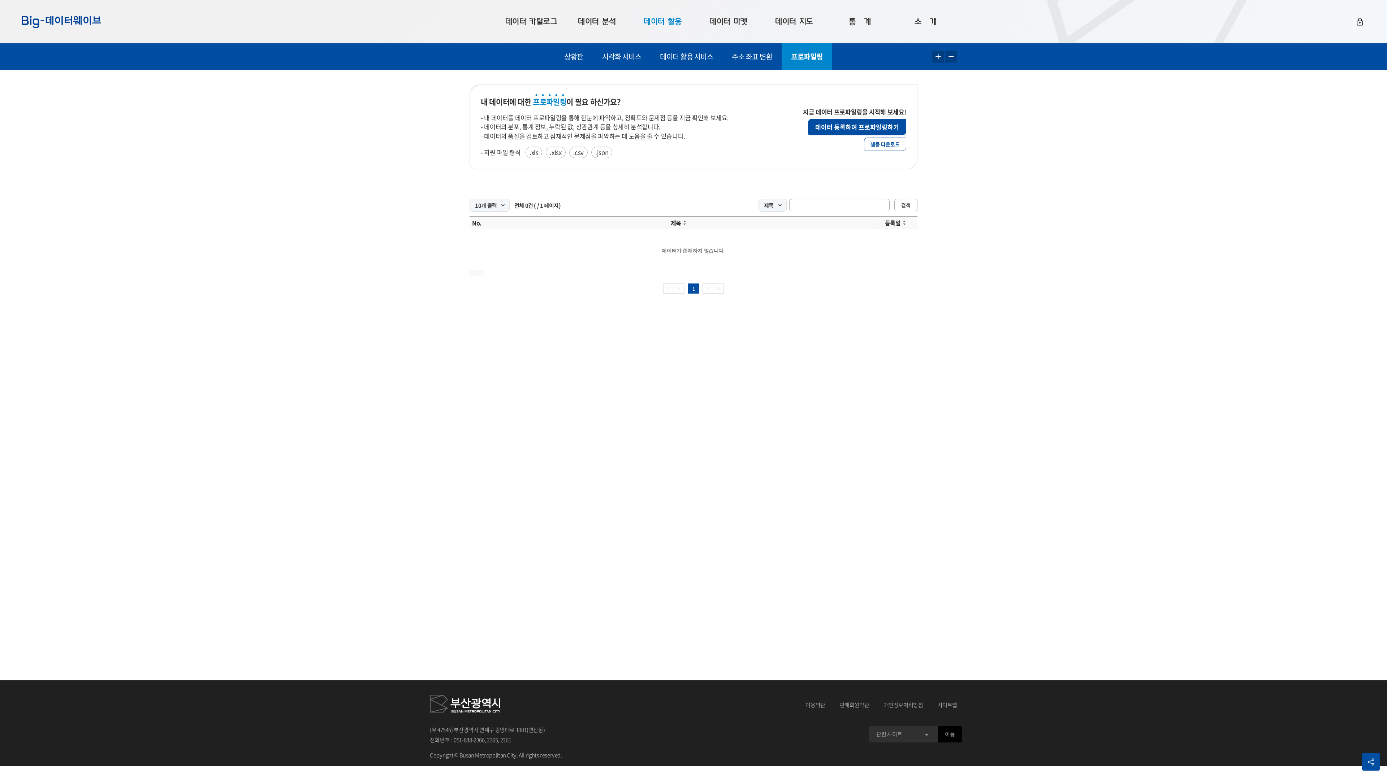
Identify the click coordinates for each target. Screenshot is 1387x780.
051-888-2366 (469, 740)
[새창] (465, 705)
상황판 (573, 56)
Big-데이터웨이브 (61, 22)
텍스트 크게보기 (938, 57)
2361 (505, 740)
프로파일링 (807, 56)
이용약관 (815, 705)
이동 (950, 734)
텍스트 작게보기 (951, 57)
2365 (492, 740)
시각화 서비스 (621, 56)
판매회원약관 (854, 705)
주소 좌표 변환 (752, 56)
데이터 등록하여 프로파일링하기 (857, 126)
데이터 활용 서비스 (686, 56)
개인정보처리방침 (903, 705)
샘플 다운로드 (885, 144)
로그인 (1360, 21)
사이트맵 (948, 705)
